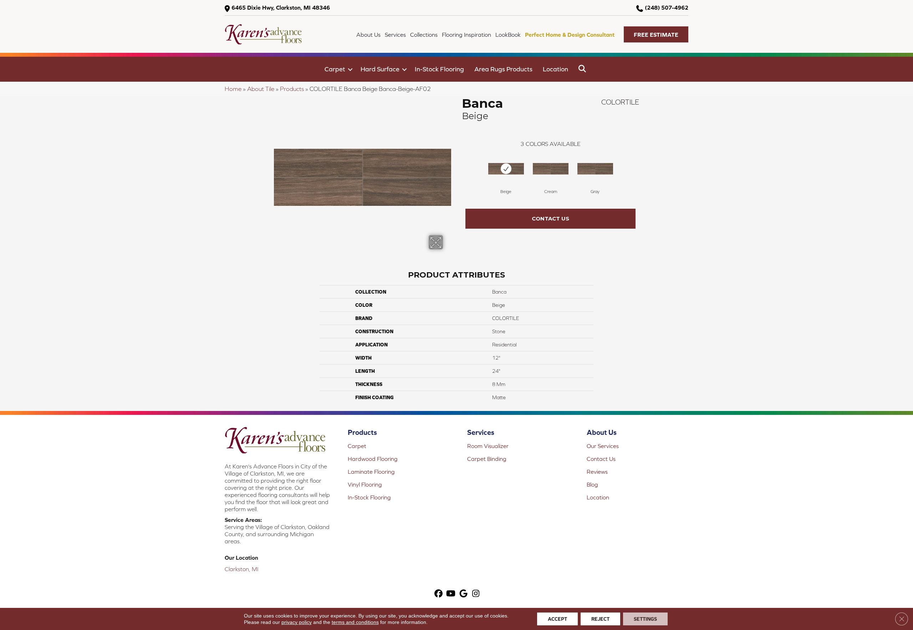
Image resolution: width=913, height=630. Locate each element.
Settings (645, 619)
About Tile (260, 88)
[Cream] (550, 168)
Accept (557, 619)
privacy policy (296, 622)
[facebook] (438, 594)
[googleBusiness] (463, 594)
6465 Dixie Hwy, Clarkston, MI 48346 (280, 7)
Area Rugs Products (503, 69)
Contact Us (550, 218)
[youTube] (451, 594)
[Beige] (506, 168)
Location (555, 69)
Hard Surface (380, 69)
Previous (458, 167)
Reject (600, 619)
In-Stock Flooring (439, 69)
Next (642, 167)
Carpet (335, 69)
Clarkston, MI (242, 569)
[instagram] (476, 594)
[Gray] (595, 168)
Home (233, 88)
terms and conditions (355, 622)
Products (292, 88)
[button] (656, 34)
